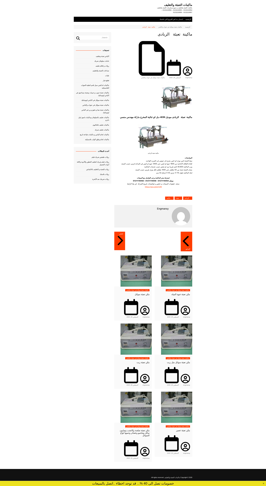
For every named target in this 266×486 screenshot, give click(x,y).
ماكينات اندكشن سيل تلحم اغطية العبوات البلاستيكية (95, 86)
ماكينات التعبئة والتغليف (178, 5)
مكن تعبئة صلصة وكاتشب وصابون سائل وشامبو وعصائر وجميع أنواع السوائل (135, 433)
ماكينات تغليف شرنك (102, 130)
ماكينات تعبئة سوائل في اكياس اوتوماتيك (95, 100)
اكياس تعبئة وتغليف (102, 56)
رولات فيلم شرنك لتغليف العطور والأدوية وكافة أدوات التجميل (93, 163)
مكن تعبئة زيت (143, 362)
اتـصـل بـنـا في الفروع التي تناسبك (171, 19)
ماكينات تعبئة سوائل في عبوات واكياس (153, 77)
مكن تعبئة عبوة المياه (181, 294)
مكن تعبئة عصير (183, 430)
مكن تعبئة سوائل (142, 294)
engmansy (188, 77)
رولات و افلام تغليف (102, 66)
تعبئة (177, 198)
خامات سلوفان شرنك (101, 61)
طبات (107, 75)
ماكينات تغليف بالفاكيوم (101, 125)
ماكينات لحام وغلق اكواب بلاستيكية (97, 139)
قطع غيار (106, 80)
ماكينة (168, 198)
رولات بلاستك (104, 174)
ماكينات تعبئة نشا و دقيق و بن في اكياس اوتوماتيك (95, 111)
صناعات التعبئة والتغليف (100, 71)
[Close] (263, 483)
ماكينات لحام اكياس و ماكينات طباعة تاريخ (94, 134)
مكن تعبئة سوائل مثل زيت (178, 362)
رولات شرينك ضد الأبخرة (100, 179)
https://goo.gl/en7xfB (153, 187)
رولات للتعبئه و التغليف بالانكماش (97, 169)
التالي (121, 234)
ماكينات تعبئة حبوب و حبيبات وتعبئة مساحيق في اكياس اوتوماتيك (92, 94)
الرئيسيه (188, 19)
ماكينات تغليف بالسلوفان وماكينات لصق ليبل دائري (93, 119)
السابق (188, 249)
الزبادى (187, 198)
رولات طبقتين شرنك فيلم (100, 157)
